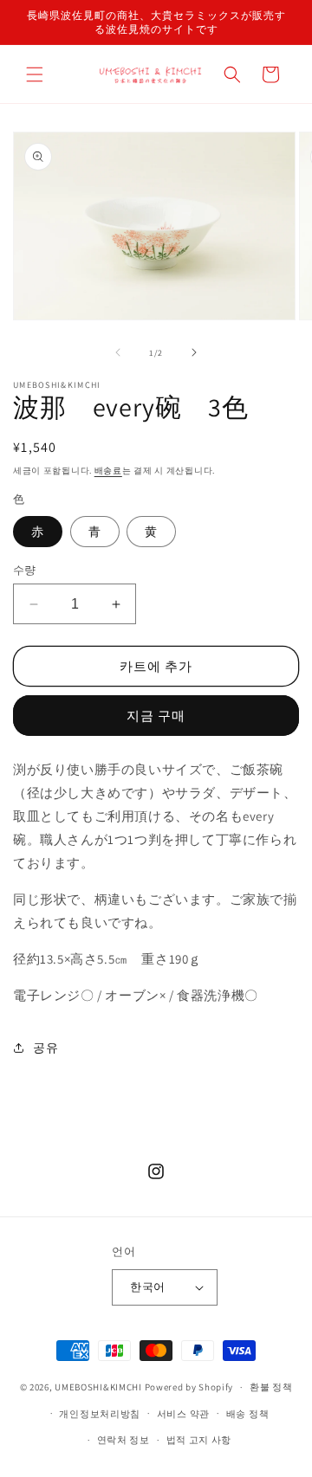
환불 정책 (271, 1387)
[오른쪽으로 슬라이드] (194, 352)
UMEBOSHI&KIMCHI (98, 1387)
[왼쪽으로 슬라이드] (118, 352)
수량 (24, 570)
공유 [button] (45, 1047)
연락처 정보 (123, 1440)
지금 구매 (156, 715)
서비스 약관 (183, 1414)
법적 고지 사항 (199, 1440)
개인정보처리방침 (99, 1414)
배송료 (108, 470)
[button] (35, 74)
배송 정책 (248, 1414)
